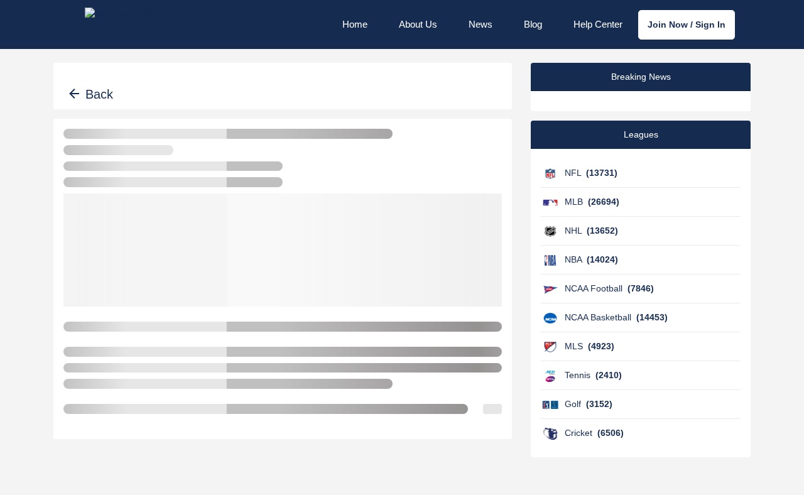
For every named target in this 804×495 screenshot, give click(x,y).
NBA (591, 259)
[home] (124, 24)
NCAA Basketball (616, 317)
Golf (588, 404)
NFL (591, 173)
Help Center (597, 24)
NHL (591, 231)
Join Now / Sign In (686, 24)
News (480, 24)
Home (354, 24)
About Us (418, 24)
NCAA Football (609, 288)
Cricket (594, 433)
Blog (533, 24)
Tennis (593, 375)
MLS (589, 346)
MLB (592, 202)
